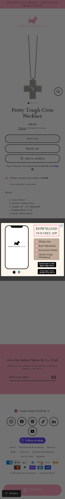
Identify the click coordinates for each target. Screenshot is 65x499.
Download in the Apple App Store (46, 264)
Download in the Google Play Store (47, 271)
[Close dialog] (61, 225)
